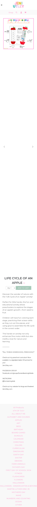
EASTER (18, 458)
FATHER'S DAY (18, 467)
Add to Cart (23, 288)
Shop (11, 12)
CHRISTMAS (18, 442)
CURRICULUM (18, 448)
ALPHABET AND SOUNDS (18, 417)
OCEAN (18, 501)
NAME (18, 495)
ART (18, 423)
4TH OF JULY (18, 411)
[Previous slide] (4, 146)
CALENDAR (18, 439)
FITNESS (18, 473)
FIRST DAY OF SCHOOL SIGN (18, 470)
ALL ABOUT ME (18, 414)
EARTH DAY (18, 455)
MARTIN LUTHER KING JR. (18, 489)
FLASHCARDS (18, 476)
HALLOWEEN (18, 483)
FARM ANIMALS (18, 464)
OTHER (18, 505)
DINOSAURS (18, 451)
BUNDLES (18, 436)
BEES (18, 426)
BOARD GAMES (18, 433)
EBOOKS (18, 461)
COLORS (18, 445)
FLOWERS (18, 480)
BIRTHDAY (18, 429)
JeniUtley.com (7, 365)
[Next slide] (32, 146)
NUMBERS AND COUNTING (18, 498)
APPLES (18, 420)
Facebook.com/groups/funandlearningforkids (17, 373)
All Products (18, 407)
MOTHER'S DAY (18, 492)
